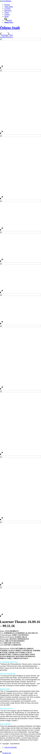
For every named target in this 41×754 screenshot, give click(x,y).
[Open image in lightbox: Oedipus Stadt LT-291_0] (1, 293)
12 (12, 37)
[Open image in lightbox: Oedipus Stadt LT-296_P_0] (1, 261)
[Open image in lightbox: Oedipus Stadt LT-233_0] (1, 324)
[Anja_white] (5, 1)
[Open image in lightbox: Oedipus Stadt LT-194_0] (1, 520)
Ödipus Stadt (10, 28)
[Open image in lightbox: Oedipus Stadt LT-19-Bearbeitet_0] (1, 68)
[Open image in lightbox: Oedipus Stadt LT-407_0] (1, 133)
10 (9, 37)
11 (10, 37)
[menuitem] (22, 5)
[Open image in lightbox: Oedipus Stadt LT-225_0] (1, 389)
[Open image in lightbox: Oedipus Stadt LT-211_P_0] (1, 454)
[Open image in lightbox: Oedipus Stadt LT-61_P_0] (1, 616)
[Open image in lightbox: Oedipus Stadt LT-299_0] (1, 230)
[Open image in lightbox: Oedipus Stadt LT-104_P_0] (1, 585)
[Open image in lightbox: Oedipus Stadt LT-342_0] (1, 199)
